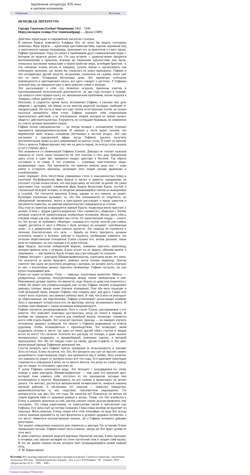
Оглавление (21, 13)
